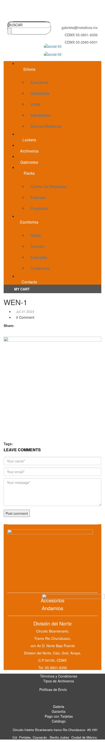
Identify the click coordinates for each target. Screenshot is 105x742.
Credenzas (40, 268)
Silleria (29, 69)
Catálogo (59, 721)
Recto (36, 235)
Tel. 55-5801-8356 (52, 667)
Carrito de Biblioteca (49, 186)
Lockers (29, 140)
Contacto (29, 282)
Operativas (40, 93)
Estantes (38, 197)
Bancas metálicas (46, 126)
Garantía (58, 711)
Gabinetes (29, 162)
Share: (9, 325)
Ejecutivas (40, 82)
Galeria (58, 706)
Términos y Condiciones (58, 676)
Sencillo (38, 246)
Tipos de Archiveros (58, 681)
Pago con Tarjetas (59, 716)
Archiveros (29, 151)
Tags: (8, 443)
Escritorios (29, 222)
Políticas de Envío (53, 689)
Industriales (41, 115)
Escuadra (39, 257)
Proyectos (39, 208)
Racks (29, 173)
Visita (35, 104)
